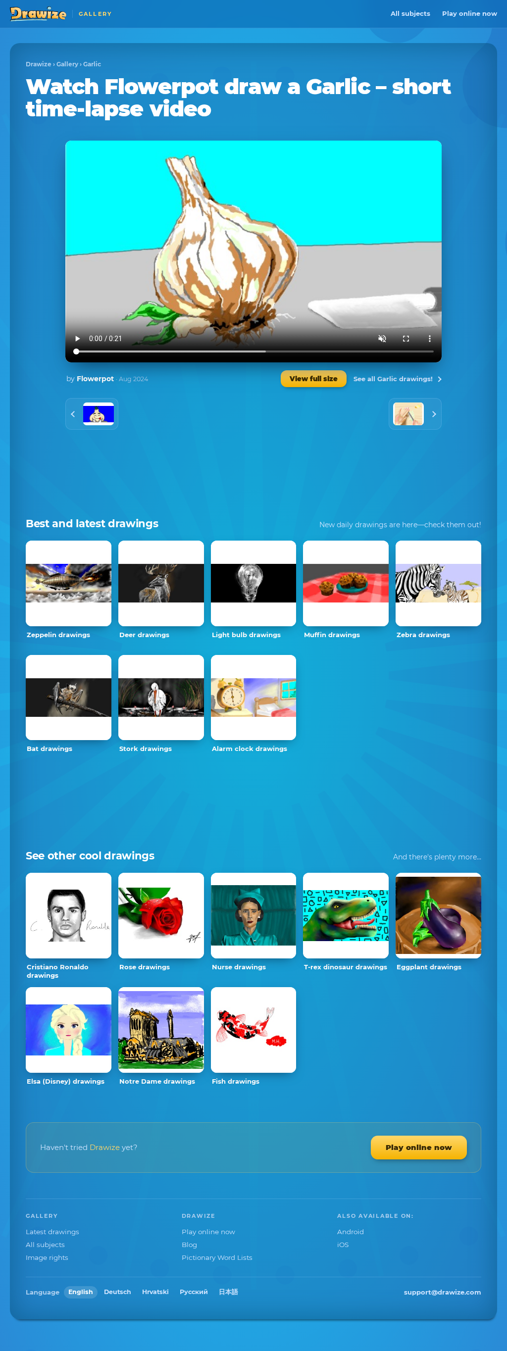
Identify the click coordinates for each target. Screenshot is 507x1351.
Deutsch (117, 1292)
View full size (314, 379)
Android (350, 1232)
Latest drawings (52, 1232)
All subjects (410, 13)
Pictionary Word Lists (217, 1257)
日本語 (228, 1292)
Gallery (67, 64)
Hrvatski (155, 1292)
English (80, 1292)
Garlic (92, 64)
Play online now (469, 13)
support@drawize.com (442, 1292)
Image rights (47, 1257)
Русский (194, 1292)
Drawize (38, 64)
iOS (343, 1245)
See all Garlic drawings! (393, 379)
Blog (189, 1245)
